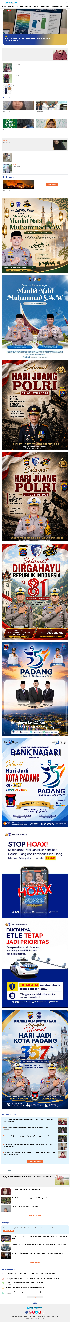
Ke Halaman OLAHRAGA (35, 1262)
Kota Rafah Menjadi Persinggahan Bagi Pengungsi (29, 1198)
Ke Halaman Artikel (34, 1215)
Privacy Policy (46, 1316)
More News (51, 184)
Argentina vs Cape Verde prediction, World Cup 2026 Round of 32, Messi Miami (39, 1245)
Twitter (37, 1314)
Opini (6, 36)
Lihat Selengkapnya (34, 1161)
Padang (35, 6)
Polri (21, 6)
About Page (44, 1312)
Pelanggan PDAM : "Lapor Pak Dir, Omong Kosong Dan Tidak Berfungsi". (31, 1273)
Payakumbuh (45, 6)
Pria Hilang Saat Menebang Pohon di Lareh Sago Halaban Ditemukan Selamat (32, 1278)
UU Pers (20, 1316)
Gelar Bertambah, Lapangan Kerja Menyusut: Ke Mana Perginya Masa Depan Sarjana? (28, 1145)
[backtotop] (35, 1304)
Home (4, 6)
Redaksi (14, 1316)
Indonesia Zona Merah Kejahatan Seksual (26, 1189)
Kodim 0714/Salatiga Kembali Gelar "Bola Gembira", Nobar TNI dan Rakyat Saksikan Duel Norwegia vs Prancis (37, 1254)
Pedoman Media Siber (29, 1316)
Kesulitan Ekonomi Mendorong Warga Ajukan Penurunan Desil (26, 1127)
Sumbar (28, 6)
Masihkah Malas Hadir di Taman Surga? (25, 1206)
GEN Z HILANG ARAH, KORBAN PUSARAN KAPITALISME (25, 1287)
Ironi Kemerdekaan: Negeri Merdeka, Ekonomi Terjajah (25, 1292)
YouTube (41, 1314)
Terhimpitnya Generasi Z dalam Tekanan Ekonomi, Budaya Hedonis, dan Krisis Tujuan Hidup (29, 1153)
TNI (17, 6)
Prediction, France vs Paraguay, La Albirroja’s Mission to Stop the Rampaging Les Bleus (40, 1237)
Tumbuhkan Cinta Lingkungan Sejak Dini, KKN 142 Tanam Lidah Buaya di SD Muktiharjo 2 (29, 1120)
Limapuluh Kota (57, 6)
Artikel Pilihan (7, 1171)
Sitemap (39, 1316)
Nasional (11, 6)
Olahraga (5, 1223)
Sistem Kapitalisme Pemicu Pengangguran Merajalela (24, 1282)
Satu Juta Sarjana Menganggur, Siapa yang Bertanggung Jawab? (26, 1136)
